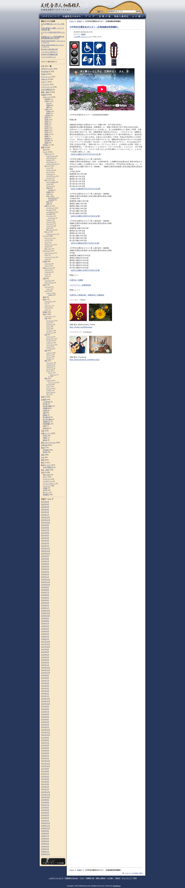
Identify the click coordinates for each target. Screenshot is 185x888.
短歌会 (45, 440)
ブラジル (47, 307)
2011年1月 (45, 789)
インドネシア (50, 208)
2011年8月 (45, 771)
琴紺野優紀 (46, 424)
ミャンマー (49, 226)
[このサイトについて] (49, 18)
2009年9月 (45, 831)
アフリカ (46, 236)
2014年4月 (45, 688)
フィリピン (49, 216)
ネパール (49, 172)
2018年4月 (45, 631)
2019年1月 (45, 608)
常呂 (47, 103)
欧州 (44, 314)
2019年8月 (45, 590)
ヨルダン (47, 246)
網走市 (47, 130)
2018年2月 (45, 636)
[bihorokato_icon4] (78, 320)
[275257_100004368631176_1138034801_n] (78, 352)
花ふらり (46, 492)
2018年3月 (45, 634)
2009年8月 (45, 833)
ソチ (49, 376)
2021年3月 (45, 541)
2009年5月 (45, 841)
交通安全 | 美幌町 (76, 280)
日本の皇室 (51, 200)
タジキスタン (50, 162)
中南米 (45, 261)
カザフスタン (50, 158)
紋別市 (47, 128)
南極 (44, 297)
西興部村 (47, 138)
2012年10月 (45, 735)
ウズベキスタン (51, 156)
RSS (135, 878)
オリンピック (46, 77)
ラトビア (49, 346)
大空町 (47, 109)
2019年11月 (45, 582)
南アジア (47, 166)
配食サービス (46, 465)
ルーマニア (49, 369)
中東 (44, 278)
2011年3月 (45, 784)
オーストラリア (49, 253)
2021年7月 (45, 530)
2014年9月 (45, 675)
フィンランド (50, 344)
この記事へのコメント (82, 37)
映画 (42, 448)
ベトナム (49, 222)
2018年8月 (45, 621)
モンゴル (49, 186)
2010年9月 (45, 800)
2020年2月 (45, 574)
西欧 (46, 378)
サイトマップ (127, 878)
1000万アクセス (47, 69)
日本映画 (46, 450)
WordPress (117, 886)
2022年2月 (45, 512)
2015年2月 (45, 662)
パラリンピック (46, 87)
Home (71, 21)
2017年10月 (45, 647)
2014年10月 (45, 673)
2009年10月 (45, 828)
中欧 (46, 318)
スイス (48, 322)
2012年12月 (45, 730)
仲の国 (45, 404)
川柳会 (45, 438)
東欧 (46, 360)
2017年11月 (45, 644)
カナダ (47, 291)
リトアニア (49, 348)
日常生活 (44, 445)
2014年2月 (45, 693)
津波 (42, 455)
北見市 (47, 101)
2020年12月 (45, 548)
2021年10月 (45, 522)
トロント (49, 293)
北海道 (43, 95)
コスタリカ (48, 272)
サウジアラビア (49, 282)
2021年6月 (45, 533)
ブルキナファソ (49, 244)
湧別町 (47, 124)
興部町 (47, 136)
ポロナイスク (53, 374)
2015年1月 (45, 665)
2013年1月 (45, 727)
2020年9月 (45, 556)
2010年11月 (45, 795)
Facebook (44, 71)
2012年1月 (45, 758)
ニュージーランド (50, 257)
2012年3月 (45, 753)
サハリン (50, 372)
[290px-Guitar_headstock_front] (114, 65)
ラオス (48, 228)
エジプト (47, 240)
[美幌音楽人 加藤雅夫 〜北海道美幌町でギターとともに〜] (60, 10)
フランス (49, 388)
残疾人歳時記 (101, 878)
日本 (47, 196)
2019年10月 (45, 585)
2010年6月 (45, 807)
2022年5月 (45, 504)
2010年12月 (45, 792)
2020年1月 (45, 577)
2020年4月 (45, 569)
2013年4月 (45, 719)
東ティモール (50, 230)
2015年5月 (45, 655)
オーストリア (50, 320)
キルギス (49, 160)
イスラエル (48, 280)
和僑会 (45, 312)
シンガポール (50, 212)
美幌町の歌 (90, 878)
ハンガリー (49, 330)
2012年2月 (45, 756)
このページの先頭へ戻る (134, 873)
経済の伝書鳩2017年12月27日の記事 (85, 189)
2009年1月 (45, 852)
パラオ (47, 259)
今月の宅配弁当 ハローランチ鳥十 (52, 24)
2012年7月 (45, 743)
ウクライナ (49, 363)
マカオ (48, 184)
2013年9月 (45, 706)
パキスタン (49, 174)
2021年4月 (45, 538)
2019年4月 (45, 600)
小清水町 (47, 115)
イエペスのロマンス (48, 57)
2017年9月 (45, 649)
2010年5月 (45, 810)
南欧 (46, 350)
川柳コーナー (46, 433)
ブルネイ (49, 220)
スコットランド (52, 382)
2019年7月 (45, 592)
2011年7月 (45, 774)
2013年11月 (45, 701)
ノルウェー (49, 342)
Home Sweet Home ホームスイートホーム (52, 46)
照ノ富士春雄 (47, 419)
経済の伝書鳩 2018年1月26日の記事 (85, 270)
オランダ (49, 384)
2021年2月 (45, 543)
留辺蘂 (48, 105)
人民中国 (50, 190)
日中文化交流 (51, 198)
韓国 (47, 202)
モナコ (48, 394)
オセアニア (46, 251)
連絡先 (117, 878)
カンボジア (49, 210)
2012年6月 (45, 745)
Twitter (43, 74)
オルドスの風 (50, 182)
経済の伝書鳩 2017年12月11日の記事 (85, 154)
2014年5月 (45, 686)
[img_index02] (100, 352)
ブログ (82, 878)
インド (48, 168)
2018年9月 (45, 618)
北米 (44, 285)
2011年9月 (45, 769)
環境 (42, 460)
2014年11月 (45, 670)
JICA (44, 149)
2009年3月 (45, 846)
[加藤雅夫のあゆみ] (71, 18)
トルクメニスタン (51, 164)
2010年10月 (45, 797)
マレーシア (49, 224)
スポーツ (44, 82)
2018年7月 (45, 623)
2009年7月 (45, 836)
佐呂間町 (47, 99)
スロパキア (49, 324)
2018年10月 (45, 616)
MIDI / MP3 (46, 475)
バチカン (49, 359)
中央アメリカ (47, 268)
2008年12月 (45, 854)
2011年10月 (45, 766)
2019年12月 (45, 579)
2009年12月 (45, 823)
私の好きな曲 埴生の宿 (49, 49)
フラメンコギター (49, 483)
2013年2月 (45, 725)
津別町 (47, 119)
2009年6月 (45, 839)
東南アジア (48, 206)
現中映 (45, 452)
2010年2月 (45, 818)
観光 (42, 462)
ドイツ (48, 386)
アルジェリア (49, 238)
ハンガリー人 (47, 481)
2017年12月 (45, 642)
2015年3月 (45, 660)
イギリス (49, 380)
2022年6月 (45, 502)
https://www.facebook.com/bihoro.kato (84, 360)
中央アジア (48, 154)
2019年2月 (45, 605)
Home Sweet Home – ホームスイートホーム (53, 41)
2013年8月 (45, 709)
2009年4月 (45, 844)
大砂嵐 (45, 410)
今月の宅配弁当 (46, 90)
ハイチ (47, 274)
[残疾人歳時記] (121, 18)
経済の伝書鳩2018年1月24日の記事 (85, 243)
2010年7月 (45, 805)
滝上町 (47, 126)
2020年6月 (45, 564)
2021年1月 (45, 546)
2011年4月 (45, 782)
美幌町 (79, 21)
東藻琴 (48, 113)
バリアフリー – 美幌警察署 (80, 285)
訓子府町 (47, 140)
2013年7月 (45, 712)
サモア (47, 255)
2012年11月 (45, 732)
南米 (44, 299)
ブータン (49, 178)
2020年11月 (45, 551)
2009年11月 (45, 826)
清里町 (47, 121)
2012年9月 (45, 738)
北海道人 (46, 145)
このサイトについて (56, 878)
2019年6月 (45, 595)
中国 (47, 188)
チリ (46, 303)
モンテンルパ (51, 218)
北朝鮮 (48, 192)
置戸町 (47, 132)
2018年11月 (45, 613)
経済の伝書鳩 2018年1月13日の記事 (85, 216)
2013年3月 (45, 722)
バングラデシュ (51, 176)
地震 (42, 397)
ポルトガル (49, 392)
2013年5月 (45, 717)
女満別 (48, 111)
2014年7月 (45, 681)
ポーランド (49, 332)
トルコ (48, 328)
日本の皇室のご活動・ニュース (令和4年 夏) (52, 29)
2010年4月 (45, 813)
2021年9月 (45, 525)
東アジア (47, 180)
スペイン (49, 356)
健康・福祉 (45, 92)
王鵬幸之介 (46, 421)
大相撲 (43, 400)
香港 (47, 204)
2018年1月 (45, 639)
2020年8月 (45, 559)
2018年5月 (45, 629)
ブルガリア (49, 367)
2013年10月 (45, 704)
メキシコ (47, 265)
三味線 (45, 488)
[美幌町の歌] (104, 18)
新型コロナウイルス (48, 443)
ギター (45, 477)
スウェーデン (50, 338)
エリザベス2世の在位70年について (53, 33)
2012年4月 (45, 750)
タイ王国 (49, 214)
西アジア (47, 232)
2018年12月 (45, 611)
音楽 (42, 472)
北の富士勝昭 (47, 406)
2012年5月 (45, 748)
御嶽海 (45, 415)
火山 (42, 457)
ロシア (48, 371)
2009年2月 (45, 849)
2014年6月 (45, 683)
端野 (47, 107)
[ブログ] (89, 18)
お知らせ (44, 79)
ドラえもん (45, 84)
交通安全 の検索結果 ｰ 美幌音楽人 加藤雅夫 (86, 295)
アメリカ (47, 287)
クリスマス (46, 479)
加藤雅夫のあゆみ (71, 878)
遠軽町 (47, 142)
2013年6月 (45, 714)
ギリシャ (49, 354)
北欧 (46, 334)
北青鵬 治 (46, 408)
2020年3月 (45, 572)
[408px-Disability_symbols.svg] (94, 65)
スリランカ (49, 170)
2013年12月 (45, 699)
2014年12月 (45, 668)
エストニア (49, 336)
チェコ (48, 326)
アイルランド (49, 316)
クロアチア (49, 365)
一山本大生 (46, 402)
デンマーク (49, 340)
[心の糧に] (138, 18)
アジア (45, 152)
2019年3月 (45, 603)
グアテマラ (48, 270)
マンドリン (46, 486)
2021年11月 (45, 520)
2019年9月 (45, 587)
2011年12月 (45, 761)
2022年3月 (45, 509)
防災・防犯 (45, 470)
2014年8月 (45, 678)
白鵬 (44, 426)
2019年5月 (45, 598)
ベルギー (49, 390)
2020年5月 (45, 566)
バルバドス (48, 263)
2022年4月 (45, 507)
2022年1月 (45, 515)
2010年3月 (45, 815)
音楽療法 (46, 494)
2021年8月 (45, 528)
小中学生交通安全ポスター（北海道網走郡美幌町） (94, 27)
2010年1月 (45, 820)
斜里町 (47, 117)
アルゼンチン (49, 301)
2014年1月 (45, 696)
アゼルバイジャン (51, 234)
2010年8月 (45, 802)
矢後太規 (46, 428)
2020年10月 (45, 554)
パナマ (47, 276)
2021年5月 (45, 535)
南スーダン (48, 248)
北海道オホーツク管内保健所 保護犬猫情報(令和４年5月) (52, 37)
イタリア (49, 353)
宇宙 (42, 431)
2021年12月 (45, 517)
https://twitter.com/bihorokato (80, 327)
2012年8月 (45, 740)
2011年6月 (45, 776)
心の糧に (110, 878)
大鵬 (44, 413)
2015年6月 (45, 652)
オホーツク (46, 97)
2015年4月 (45, 657)
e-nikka (50, 295)
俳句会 (45, 435)
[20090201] (100, 320)
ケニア (47, 242)
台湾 (47, 194)
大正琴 (45, 490)
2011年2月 (45, 787)
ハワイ (48, 289)
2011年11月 (45, 763)
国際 (42, 147)
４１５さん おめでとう (49, 52)
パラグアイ (48, 305)
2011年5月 (45, 779)
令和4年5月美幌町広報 (49, 54)
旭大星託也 (46, 417)
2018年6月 (45, 626)
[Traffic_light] (74, 65)
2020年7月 (45, 561)
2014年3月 (45, 691)
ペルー (47, 310)
